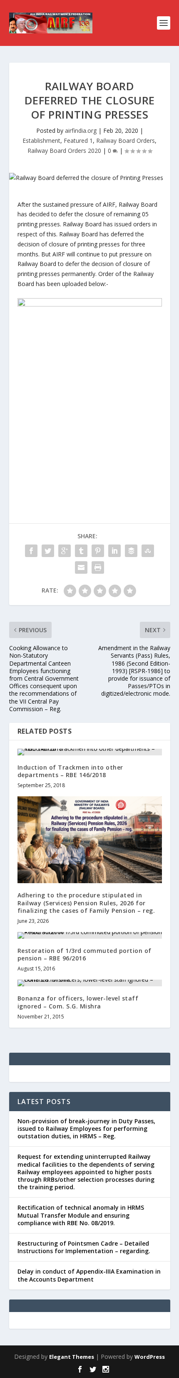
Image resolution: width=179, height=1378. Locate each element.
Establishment (41, 140)
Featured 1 (78, 140)
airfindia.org (81, 130)
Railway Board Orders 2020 (64, 151)
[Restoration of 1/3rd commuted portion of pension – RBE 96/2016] (89, 935)
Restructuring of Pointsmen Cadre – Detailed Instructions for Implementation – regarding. (83, 1247)
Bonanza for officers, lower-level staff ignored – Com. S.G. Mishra (78, 1002)
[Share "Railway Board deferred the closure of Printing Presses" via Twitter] (48, 550)
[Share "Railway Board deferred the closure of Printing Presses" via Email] (81, 567)
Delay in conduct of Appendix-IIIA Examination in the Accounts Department (89, 1275)
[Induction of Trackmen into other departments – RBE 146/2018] (89, 752)
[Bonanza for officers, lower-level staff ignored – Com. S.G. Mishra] (89, 983)
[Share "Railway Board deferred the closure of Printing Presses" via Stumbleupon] (147, 550)
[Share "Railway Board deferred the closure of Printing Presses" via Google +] (64, 550)
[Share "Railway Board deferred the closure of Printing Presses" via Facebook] (31, 550)
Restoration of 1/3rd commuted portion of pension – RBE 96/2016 (84, 954)
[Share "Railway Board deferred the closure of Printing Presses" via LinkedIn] (114, 550)
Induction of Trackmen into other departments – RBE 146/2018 (70, 771)
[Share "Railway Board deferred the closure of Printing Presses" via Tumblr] (81, 550)
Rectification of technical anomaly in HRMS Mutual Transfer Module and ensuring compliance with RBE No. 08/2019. (80, 1214)
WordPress (149, 1356)
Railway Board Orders (125, 140)
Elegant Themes (71, 1356)
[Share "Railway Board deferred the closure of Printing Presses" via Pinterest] (98, 550)
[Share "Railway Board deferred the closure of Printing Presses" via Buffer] (131, 550)
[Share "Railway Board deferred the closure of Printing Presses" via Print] (98, 567)
